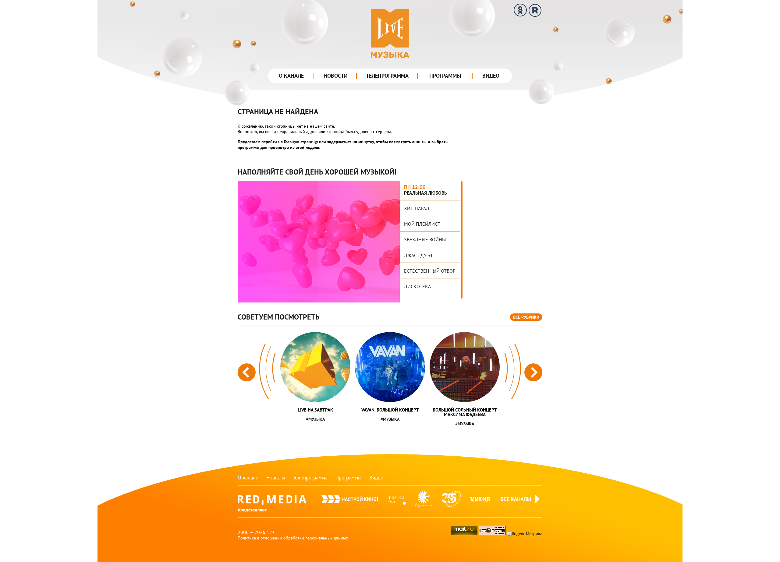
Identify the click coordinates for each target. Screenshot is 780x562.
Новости (336, 75)
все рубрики (526, 317)
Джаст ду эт (418, 255)
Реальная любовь (425, 193)
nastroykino (349, 501)
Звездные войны (425, 239)
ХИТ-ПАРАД (416, 208)
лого (390, 33)
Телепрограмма (387, 75)
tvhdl (397, 501)
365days (451, 501)
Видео (490, 75)
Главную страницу (301, 141)
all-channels (521, 506)
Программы (445, 75)
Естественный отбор (430, 271)
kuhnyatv (480, 501)
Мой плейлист (422, 224)
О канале (291, 75)
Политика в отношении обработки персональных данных (293, 538)
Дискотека (417, 286)
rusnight (424, 501)
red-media (272, 506)
